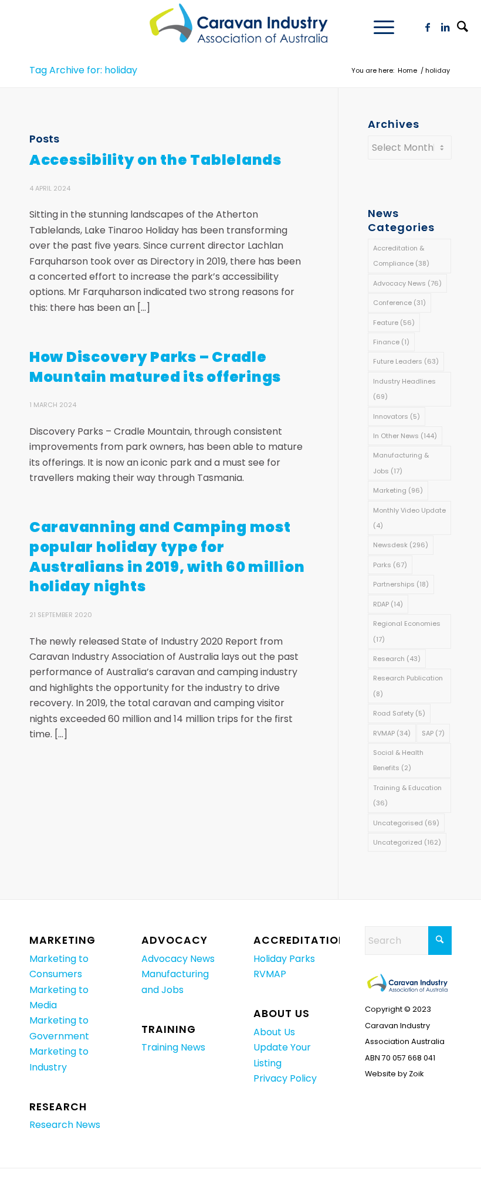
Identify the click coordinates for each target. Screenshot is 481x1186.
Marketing (398, 490)
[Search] (463, 28)
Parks (390, 565)
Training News (173, 1047)
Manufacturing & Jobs (401, 462)
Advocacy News (407, 283)
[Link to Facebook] (427, 27)
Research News (64, 1124)
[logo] (240, 27)
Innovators (396, 416)
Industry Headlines (404, 389)
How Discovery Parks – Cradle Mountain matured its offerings (155, 367)
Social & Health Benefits (398, 760)
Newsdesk (400, 545)
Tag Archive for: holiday (83, 70)
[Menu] (378, 27)
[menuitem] (378, 27)
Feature (394, 322)
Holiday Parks (284, 958)
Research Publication (408, 685)
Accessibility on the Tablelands (155, 160)
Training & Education (407, 795)
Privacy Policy (285, 1078)
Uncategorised (406, 823)
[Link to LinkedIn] (445, 27)
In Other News (405, 435)
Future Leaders (406, 361)
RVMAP (392, 733)
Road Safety (399, 713)
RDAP (388, 604)
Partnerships (401, 584)
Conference (399, 302)
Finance (391, 342)
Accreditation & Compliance (401, 255)
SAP (433, 733)
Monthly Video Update (409, 518)
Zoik (416, 1074)
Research (397, 658)
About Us (274, 1032)
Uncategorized (407, 842)
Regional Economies (407, 631)
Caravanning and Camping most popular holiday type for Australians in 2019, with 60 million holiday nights (166, 557)
